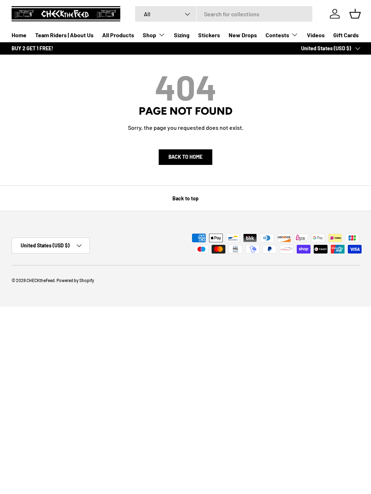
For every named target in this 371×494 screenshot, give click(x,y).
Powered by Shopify (75, 280)
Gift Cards (346, 34)
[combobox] (223, 14)
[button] (355, 14)
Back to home (185, 157)
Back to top (185, 198)
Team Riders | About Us (64, 34)
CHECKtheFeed (40, 280)
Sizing (181, 34)
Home (19, 34)
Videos (316, 34)
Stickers (209, 34)
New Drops (243, 34)
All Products (118, 34)
